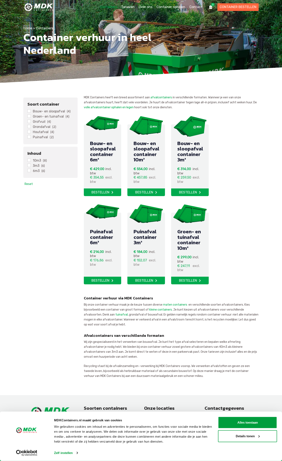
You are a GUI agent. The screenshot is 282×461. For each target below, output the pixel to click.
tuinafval (121, 314)
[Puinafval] (29, 136)
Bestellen (100, 192)
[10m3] (29, 160)
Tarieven (128, 7)
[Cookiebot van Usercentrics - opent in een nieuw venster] (27, 453)
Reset (24, 184)
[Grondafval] (29, 126)
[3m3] (29, 165)
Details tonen (245, 436)
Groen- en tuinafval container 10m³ (189, 240)
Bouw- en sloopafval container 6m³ (103, 151)
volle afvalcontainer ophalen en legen (109, 107)
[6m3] (29, 170)
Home (27, 28)
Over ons (145, 7)
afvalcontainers (161, 97)
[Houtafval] (29, 131)
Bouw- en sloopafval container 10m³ (146, 151)
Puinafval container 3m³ (145, 237)
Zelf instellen (63, 453)
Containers (108, 7)
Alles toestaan (247, 422)
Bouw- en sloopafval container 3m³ (190, 151)
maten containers (175, 304)
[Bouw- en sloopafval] (29, 111)
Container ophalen (170, 7)
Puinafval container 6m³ (101, 237)
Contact (195, 7)
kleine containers (160, 309)
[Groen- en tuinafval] (29, 116)
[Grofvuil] (29, 121)
